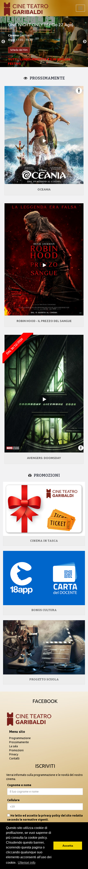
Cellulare (13, 800)
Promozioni (16, 750)
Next (85, 42)
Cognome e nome (19, 785)
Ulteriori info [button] (26, 862)
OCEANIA (44, 189)
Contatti (14, 758)
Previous (3, 42)
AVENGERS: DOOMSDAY (44, 458)
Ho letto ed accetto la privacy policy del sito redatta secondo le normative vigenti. (45, 817)
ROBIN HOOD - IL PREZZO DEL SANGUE (44, 321)
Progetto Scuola (44, 679)
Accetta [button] (67, 845)
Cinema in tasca (44, 541)
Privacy (13, 754)
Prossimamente (19, 742)
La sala (13, 746)
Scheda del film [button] (19, 50)
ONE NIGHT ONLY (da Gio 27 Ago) (40, 24)
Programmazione (20, 738)
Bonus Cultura (44, 610)
